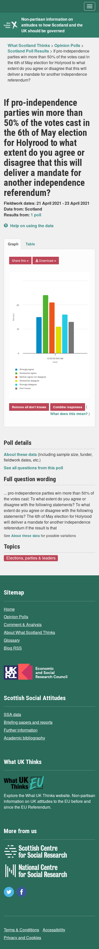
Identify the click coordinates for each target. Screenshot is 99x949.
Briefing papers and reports (28, 722)
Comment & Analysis (23, 624)
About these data (21, 454)
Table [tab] (30, 243)
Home (9, 609)
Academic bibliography (24, 738)
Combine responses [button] (67, 407)
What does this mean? (69, 413)
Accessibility (54, 930)
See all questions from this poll (33, 468)
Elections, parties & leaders (31, 558)
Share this (19, 260)
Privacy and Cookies (22, 937)
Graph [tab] (13, 243)
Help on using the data (31, 225)
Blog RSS (13, 648)
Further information (21, 730)
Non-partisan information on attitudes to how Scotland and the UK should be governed (52, 25)
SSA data (12, 714)
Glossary (12, 640)
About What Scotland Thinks (29, 632)
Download (46, 260)
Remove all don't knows (29, 407)
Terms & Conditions (21, 930)
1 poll (36, 215)
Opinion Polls (16, 617)
